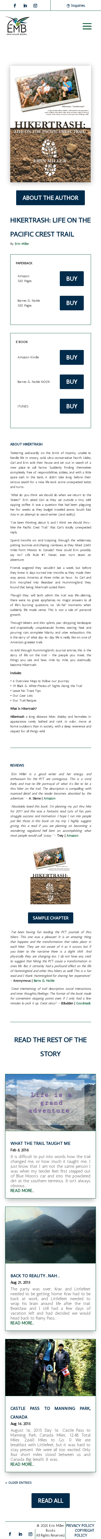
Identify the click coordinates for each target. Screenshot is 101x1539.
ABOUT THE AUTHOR (50, 197)
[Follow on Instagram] (35, 5)
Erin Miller (22, 244)
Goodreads (83, 1003)
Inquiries (78, 6)
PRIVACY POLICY (80, 1525)
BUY (71, 278)
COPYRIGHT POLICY (85, 1533)
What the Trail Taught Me (40, 1143)
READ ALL (50, 1500)
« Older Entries (18, 1483)
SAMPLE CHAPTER (50, 917)
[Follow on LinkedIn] (25, 5)
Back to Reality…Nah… (35, 1275)
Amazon (49, 798)
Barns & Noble (44, 981)
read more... (22, 1190)
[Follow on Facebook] (15, 5)
